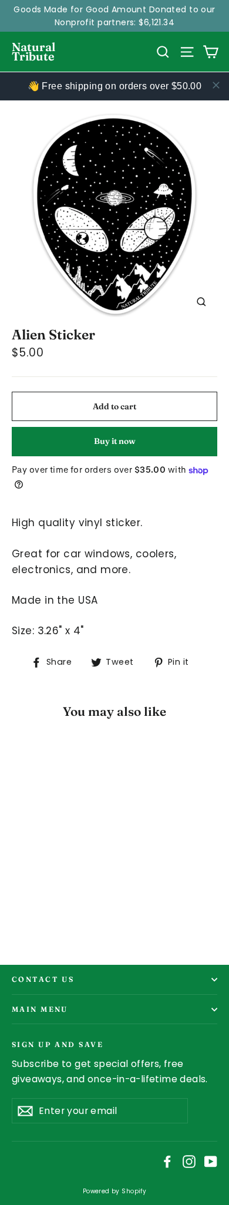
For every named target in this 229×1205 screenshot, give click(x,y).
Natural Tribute (33, 51)
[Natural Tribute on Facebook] (167, 1161)
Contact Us (43, 979)
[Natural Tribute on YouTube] (210, 1161)
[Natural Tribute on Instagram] (189, 1161)
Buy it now (115, 441)
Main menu (40, 1009)
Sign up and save (57, 1044)
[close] (216, 85)
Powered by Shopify (115, 1191)
